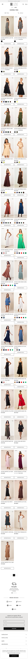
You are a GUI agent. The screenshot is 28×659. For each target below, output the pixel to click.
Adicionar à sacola (7, 43)
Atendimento (5, 644)
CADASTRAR (14, 628)
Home (12, 7)
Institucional (5, 634)
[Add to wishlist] (12, 17)
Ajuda (3, 641)
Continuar (14, 655)
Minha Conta (5, 637)
